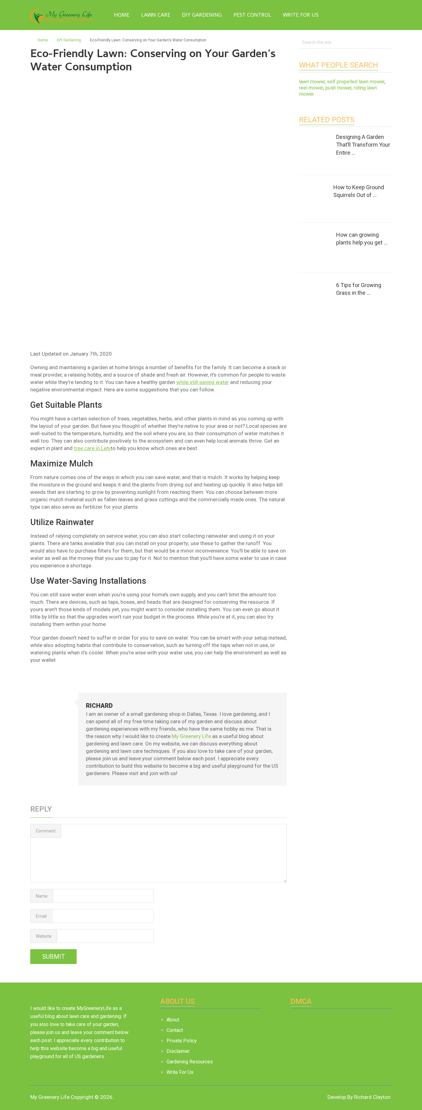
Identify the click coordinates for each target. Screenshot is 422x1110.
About (173, 1020)
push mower (338, 88)
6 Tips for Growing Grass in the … (358, 289)
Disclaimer (178, 1051)
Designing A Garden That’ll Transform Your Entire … (363, 145)
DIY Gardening (202, 15)
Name (42, 896)
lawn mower (312, 82)
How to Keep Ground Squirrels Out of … (358, 191)
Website (44, 936)
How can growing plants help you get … (361, 239)
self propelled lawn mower (355, 82)
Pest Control (252, 15)
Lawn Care (155, 15)
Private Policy (182, 1041)
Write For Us (301, 15)
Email (41, 916)
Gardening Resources (190, 1062)
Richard (99, 705)
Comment (46, 830)
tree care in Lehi (92, 448)
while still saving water (202, 382)
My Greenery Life (191, 736)
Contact (175, 1030)
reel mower (311, 88)
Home (120, 15)
